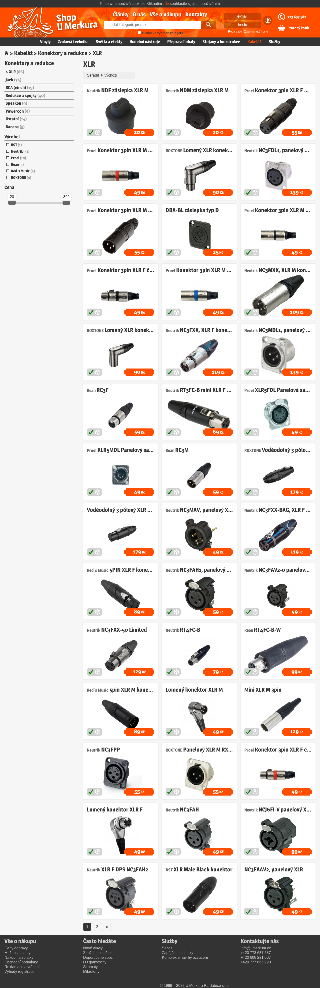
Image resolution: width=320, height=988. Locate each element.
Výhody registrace (19, 971)
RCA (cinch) (20, 87)
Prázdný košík (298, 28)
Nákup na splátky (18, 957)
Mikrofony (91, 971)
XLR (16, 71)
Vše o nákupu (165, 14)
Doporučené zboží (98, 957)
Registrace (235, 31)
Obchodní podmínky (21, 962)
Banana (15, 126)
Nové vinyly (93, 948)
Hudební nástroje (145, 41)
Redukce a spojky (25, 95)
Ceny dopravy (16, 948)
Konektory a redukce (62, 53)
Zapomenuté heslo (256, 31)
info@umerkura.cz (256, 948)
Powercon (18, 111)
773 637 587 (296, 17)
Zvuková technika (73, 41)
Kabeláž (254, 41)
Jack (13, 79)
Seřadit (93, 75)
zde (166, 4)
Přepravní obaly (181, 41)
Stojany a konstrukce (221, 41)
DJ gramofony (94, 962)
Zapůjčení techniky (177, 953)
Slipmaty (90, 967)
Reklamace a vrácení (22, 967)
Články (121, 14)
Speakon (16, 103)
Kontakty (196, 14)
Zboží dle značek (97, 953)
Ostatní (16, 118)
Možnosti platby (17, 953)
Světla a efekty (109, 41)
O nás (139, 14)
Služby (274, 41)
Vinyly (45, 41)
